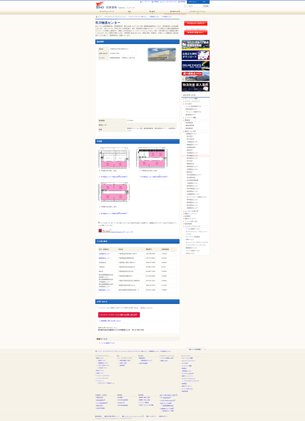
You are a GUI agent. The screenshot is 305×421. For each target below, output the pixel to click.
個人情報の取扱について (112, 416)
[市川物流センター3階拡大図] (114, 202)
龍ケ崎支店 (190, 139)
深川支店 (190, 161)
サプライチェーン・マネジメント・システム (197, 233)
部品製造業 (189, 123)
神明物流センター (192, 202)
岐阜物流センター (192, 186)
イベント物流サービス (193, 250)
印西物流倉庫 (191, 147)
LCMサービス (190, 253)
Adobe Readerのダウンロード (121, 232)
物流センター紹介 (190, 131)
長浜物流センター (192, 191)
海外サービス (99, 370)
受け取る (152, 11)
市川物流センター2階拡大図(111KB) (153, 177)
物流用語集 (188, 224)
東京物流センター (192, 158)
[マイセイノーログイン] (196, 25)
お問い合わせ (192, 1)
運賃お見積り (99, 405)
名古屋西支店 (191, 177)
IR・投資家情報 (165, 397)
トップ (100, 16)
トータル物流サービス (108, 343)
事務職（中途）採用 (144, 400)
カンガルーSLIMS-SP (191, 211)
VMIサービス (190, 239)
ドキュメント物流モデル (193, 112)
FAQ (204, 1)
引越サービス (99, 373)
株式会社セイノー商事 (168, 411)
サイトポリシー (152, 416)
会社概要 (120, 397)
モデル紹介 (188, 104)
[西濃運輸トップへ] (105, 4)
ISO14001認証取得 (123, 400)
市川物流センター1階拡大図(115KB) (113, 177)
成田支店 (190, 150)
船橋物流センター (104, 258)
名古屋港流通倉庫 (192, 180)
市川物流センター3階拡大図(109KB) (113, 213)
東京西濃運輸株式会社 (168, 405)
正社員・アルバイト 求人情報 (146, 405)
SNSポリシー (164, 416)
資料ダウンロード (190, 219)
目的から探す (123, 363)
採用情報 (182, 1)
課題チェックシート (191, 213)
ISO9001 (120, 402)
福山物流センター (192, 205)
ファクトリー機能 (190, 117)
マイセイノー (99, 380)
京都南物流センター (193, 194)
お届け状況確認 (143, 363)
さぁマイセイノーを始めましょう (106, 383)
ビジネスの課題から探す (167, 358)
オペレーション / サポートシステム (197, 242)
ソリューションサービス (102, 375)
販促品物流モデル (191, 109)
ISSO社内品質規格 (123, 405)
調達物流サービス (191, 248)
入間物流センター (192, 142)
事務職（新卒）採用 (144, 397)
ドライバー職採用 (144, 402)
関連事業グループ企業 (167, 408)
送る (129, 11)
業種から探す (164, 360)
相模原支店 (190, 164)
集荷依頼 (122, 365)
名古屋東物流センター (194, 175)
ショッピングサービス (102, 378)
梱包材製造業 (190, 125)
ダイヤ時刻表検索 (101, 403)
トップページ (146, 1)
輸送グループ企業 (165, 403)
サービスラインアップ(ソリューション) (115, 16)
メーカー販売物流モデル (193, 106)
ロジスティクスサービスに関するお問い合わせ (118, 315)
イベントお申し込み (191, 221)
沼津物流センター (192, 169)
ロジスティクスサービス (192, 226)
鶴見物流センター (104, 290)
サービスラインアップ (107, 11)
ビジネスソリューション (198, 11)
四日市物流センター (193, 188)
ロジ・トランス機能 (191, 98)
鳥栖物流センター (192, 208)
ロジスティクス (175, 11)
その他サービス (102, 368)
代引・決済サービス (103, 365)
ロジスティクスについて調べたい (138, 16)
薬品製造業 (189, 128)
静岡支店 (190, 172)
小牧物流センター (192, 183)
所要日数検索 (100, 400)
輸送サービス (102, 360)
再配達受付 (142, 358)
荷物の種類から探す (125, 360)
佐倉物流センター (104, 254)
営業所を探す (99, 397)
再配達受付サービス (146, 360)
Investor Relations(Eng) (167, 400)
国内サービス (99, 358)
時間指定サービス (103, 363)
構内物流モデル (191, 115)
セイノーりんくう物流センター (197, 197)
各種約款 (99, 416)
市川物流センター (167, 16)
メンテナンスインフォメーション (133, 416)
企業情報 (156, 1)
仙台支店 (190, 136)
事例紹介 (187, 120)
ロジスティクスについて (192, 101)
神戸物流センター (192, 200)
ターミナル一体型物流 (193, 237)
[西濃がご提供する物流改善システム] (196, 91)
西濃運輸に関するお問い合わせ (111, 321)
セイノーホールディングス (169, 1)
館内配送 (187, 216)
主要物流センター (154, 16)
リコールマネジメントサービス (196, 245)
